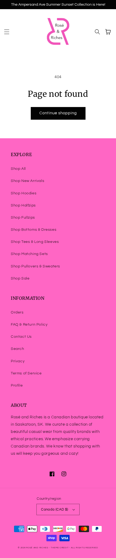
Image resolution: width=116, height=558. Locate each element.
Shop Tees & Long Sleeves (35, 242)
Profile (17, 385)
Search (17, 349)
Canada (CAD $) (54, 509)
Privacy (18, 361)
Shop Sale (20, 278)
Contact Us (21, 337)
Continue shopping (58, 113)
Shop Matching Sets (29, 254)
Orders (17, 312)
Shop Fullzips (23, 217)
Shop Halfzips (23, 205)
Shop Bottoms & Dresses (33, 230)
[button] (7, 32)
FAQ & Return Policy (29, 324)
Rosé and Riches (37, 547)
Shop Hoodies (23, 193)
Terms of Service (26, 373)
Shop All (18, 169)
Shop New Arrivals (27, 181)
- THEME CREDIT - (60, 547)
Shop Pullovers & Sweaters (35, 266)
